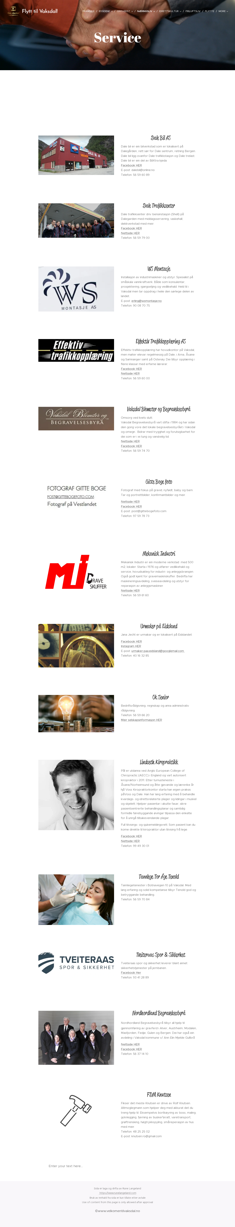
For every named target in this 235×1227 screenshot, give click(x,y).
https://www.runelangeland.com (117, 1192)
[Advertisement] (117, 96)
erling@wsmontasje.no (146, 301)
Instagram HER (131, 646)
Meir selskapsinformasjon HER (141, 720)
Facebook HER (131, 165)
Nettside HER (130, 233)
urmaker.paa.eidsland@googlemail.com (158, 651)
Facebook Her (131, 972)
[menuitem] (89, 11)
